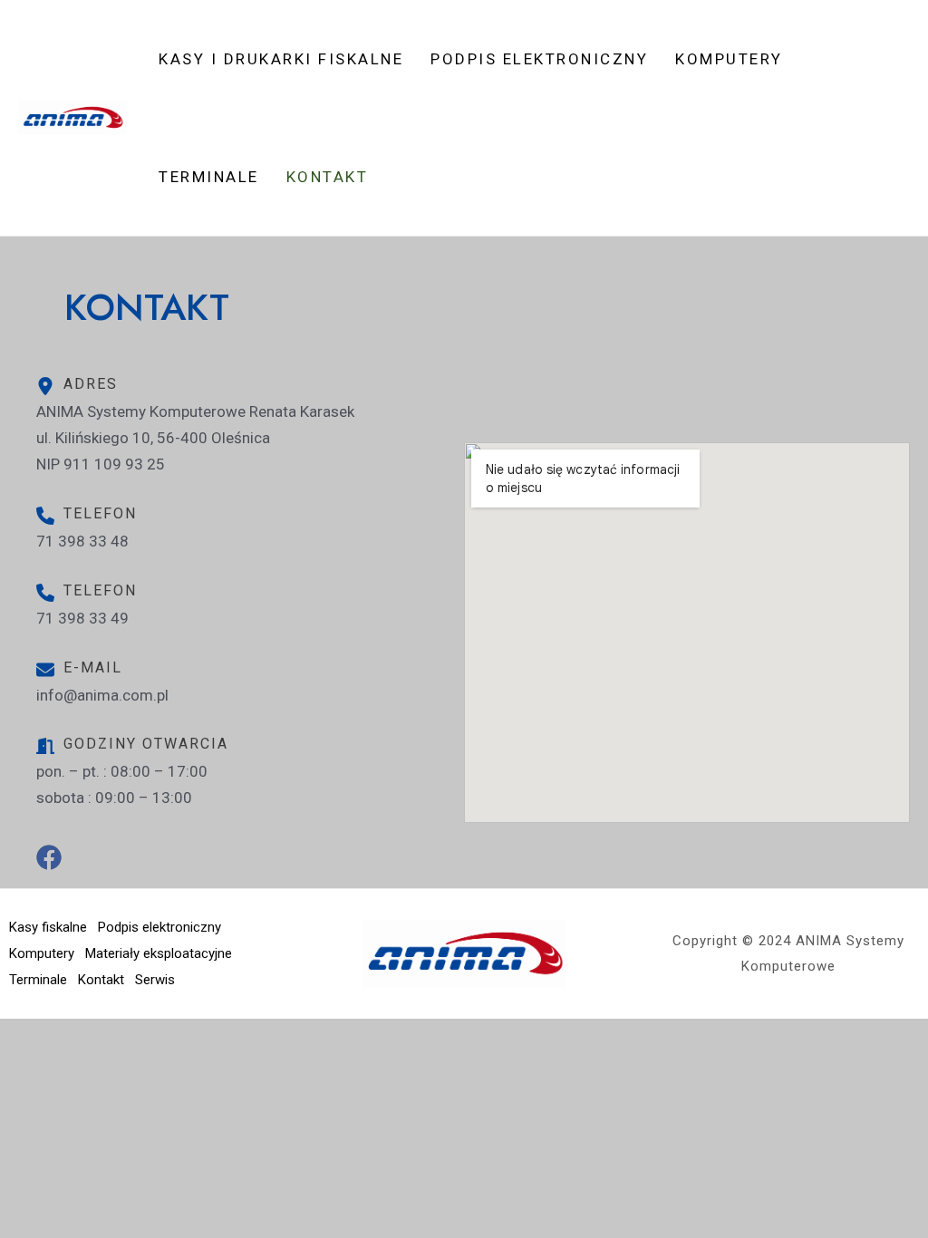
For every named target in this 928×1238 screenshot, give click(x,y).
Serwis (155, 980)
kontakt (327, 177)
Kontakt (101, 980)
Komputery (729, 59)
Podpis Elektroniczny (539, 59)
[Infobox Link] (241, 545)
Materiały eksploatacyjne (158, 953)
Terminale (209, 177)
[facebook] (42, 864)
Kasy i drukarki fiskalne (281, 59)
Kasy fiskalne (48, 927)
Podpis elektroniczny (159, 927)
